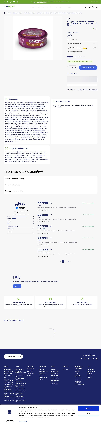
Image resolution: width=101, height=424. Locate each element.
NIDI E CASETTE (43, 377)
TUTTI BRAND (78, 379)
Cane (6, 366)
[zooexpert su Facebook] (81, 358)
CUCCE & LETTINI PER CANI (9, 394)
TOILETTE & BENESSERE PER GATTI (20, 372)
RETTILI (29, 375)
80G (69, 35)
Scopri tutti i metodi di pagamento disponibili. (82, 304)
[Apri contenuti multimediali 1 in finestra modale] (33, 38)
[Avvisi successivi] (71, 261)
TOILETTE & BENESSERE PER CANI (8, 380)
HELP (89, 366)
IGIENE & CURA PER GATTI (20, 386)
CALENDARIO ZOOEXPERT (78, 382)
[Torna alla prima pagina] (4, 13)
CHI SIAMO (77, 371)
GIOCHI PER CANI (8, 373)
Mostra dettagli (23, 421)
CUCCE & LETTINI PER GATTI (20, 401)
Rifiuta (88, 413)
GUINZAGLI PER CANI (8, 371)
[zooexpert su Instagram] (85, 358)
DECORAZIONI (54, 383)
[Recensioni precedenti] (60, 261)
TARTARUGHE (30, 373)
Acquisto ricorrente (78, 48)
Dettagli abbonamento (76, 51)
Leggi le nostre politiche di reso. (50, 306)
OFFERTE (66, 366)
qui (27, 304)
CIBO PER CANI (7, 369)
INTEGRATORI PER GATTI (19, 379)
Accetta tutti (89, 408)
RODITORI (29, 371)
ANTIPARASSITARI (43, 371)
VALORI (76, 373)
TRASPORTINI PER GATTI (19, 397)
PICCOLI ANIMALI (30, 367)
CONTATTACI (90, 369)
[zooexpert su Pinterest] (93, 358)
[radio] (68, 44)
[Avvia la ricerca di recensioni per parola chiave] (32, 232)
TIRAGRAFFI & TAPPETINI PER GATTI (20, 382)
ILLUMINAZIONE (54, 371)
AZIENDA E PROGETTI (79, 367)
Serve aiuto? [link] (94, 89)
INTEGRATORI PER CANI (8, 387)
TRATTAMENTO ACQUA (55, 381)
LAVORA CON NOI (79, 384)
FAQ (88, 379)
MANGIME (41, 369)
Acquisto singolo (75, 43)
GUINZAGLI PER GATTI (20, 391)
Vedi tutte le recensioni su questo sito (20, 213)
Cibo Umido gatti (29, 13)
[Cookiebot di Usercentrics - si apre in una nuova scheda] (9, 421)
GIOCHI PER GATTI (19, 389)
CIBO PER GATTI (17, 13)
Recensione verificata (89, 203)
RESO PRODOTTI (91, 371)
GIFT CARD (65, 369)
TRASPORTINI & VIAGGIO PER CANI (8, 390)
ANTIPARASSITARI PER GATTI (20, 375)
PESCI (53, 366)
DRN (68, 19)
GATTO (9, 13)
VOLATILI (42, 366)
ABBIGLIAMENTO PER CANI (8, 397)
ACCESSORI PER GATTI (19, 394)
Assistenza (94, 1)
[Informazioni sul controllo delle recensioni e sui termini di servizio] (27, 210)
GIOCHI (41, 379)
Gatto (17, 366)
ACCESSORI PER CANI (9, 400)
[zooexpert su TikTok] (89, 358)
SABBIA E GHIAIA (55, 378)
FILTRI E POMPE (54, 376)
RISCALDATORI (54, 373)
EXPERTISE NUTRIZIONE (78, 376)
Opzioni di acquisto (72, 39)
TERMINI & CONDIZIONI (90, 374)
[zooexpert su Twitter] (96, 358)
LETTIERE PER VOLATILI (42, 374)
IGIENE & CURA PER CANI (8, 376)
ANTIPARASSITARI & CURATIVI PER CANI (8, 383)
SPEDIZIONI (89, 377)
